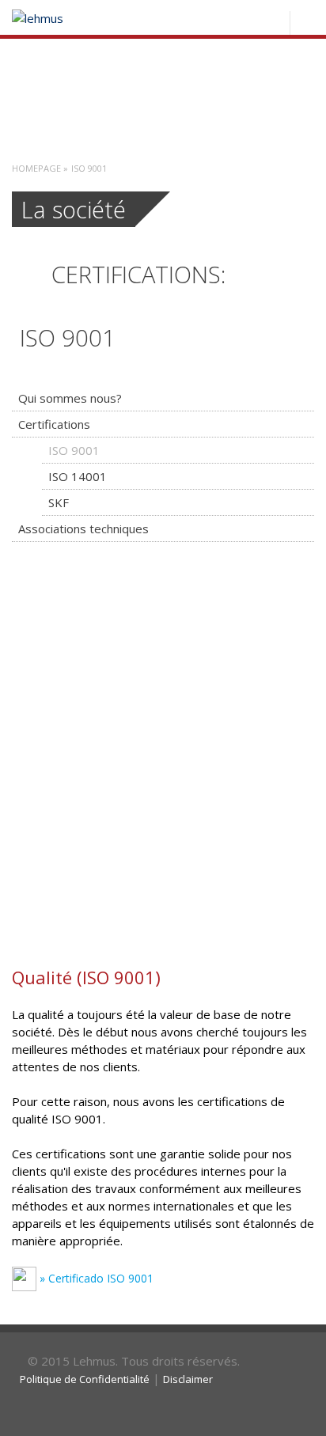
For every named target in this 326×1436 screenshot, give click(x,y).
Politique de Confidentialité (85, 1379)
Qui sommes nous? (70, 398)
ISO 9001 (74, 450)
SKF (58, 502)
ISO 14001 (77, 476)
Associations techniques (83, 528)
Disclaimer (188, 1379)
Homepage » (40, 168)
